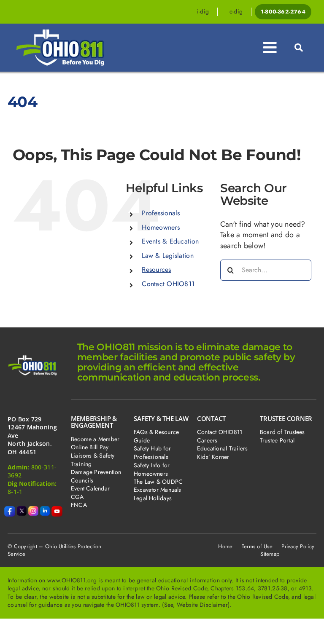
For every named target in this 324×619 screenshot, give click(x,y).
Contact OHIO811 (168, 284)
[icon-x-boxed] (22, 509)
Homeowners (161, 227)
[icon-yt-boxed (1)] (56, 509)
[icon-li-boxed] (45, 509)
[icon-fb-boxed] (9, 509)
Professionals (161, 213)
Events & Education (170, 241)
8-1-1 (15, 492)
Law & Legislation (168, 255)
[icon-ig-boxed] (33, 509)
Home (225, 546)
